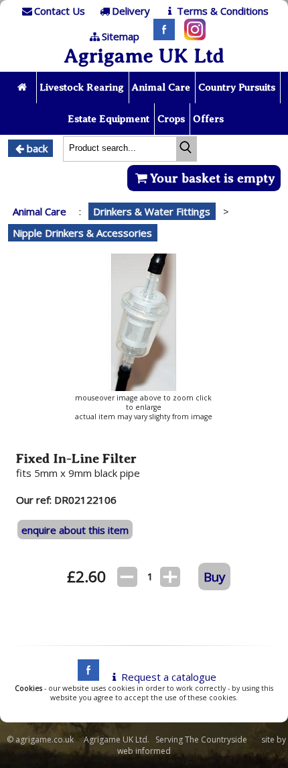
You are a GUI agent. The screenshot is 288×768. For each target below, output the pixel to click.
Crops (171, 118)
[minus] (127, 577)
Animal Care (161, 87)
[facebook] (85, 676)
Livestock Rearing (82, 87)
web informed (144, 751)
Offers (208, 118)
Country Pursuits (236, 87)
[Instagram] (191, 36)
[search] (186, 149)
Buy (214, 576)
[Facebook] (161, 36)
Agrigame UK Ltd (144, 55)
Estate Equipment (108, 118)
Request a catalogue (168, 676)
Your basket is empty (212, 178)
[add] (170, 577)
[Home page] (23, 87)
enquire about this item (75, 530)
